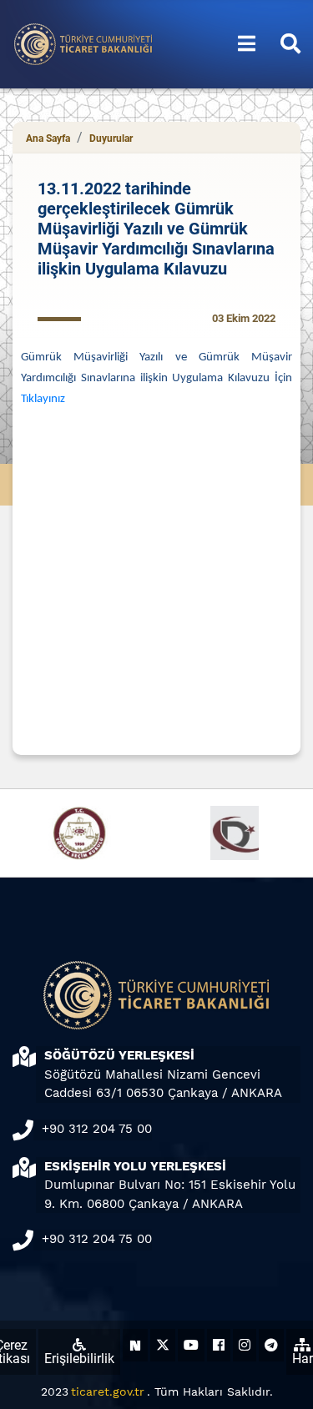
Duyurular (111, 138)
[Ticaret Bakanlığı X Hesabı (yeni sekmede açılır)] (162, 1345)
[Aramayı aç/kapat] (290, 44)
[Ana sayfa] (83, 43)
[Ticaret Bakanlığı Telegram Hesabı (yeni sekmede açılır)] (271, 1345)
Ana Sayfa (48, 138)
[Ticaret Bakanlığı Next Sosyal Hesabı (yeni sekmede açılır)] (135, 1345)
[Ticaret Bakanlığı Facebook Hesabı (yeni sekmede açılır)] (218, 1345)
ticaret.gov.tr (107, 1391)
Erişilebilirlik (79, 1358)
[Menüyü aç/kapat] (246, 44)
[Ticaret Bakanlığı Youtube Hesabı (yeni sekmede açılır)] (191, 1345)
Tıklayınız (43, 399)
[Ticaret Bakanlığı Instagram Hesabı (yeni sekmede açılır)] (244, 1345)
